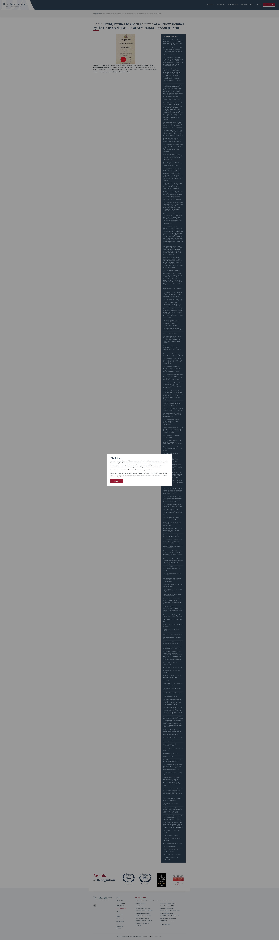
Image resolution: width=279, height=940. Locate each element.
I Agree (115, 481)
